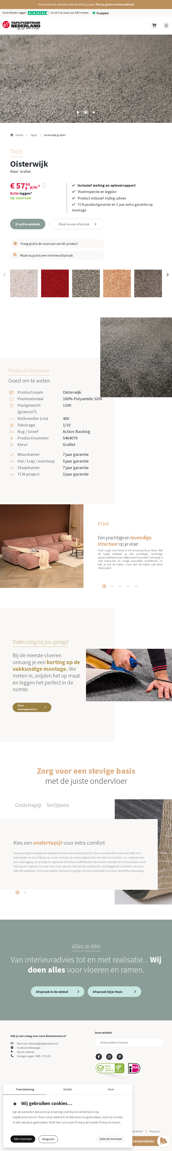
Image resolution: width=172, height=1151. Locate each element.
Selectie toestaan (110, 1139)
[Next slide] (167, 275)
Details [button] (68, 1089)
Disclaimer (137, 1131)
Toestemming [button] (25, 1089)
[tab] (78, 112)
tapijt (33, 135)
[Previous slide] (5, 275)
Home (19, 135)
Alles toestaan (23, 1139)
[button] (86, 4)
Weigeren (48, 1139)
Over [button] (111, 1089)
